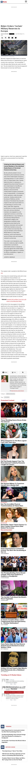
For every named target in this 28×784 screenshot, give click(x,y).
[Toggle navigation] (26, 1)
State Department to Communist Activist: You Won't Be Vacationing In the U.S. (13, 550)
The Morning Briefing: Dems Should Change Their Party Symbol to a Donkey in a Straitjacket (13, 574)
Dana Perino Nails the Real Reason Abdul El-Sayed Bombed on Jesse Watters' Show (13, 645)
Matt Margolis (4, 671)
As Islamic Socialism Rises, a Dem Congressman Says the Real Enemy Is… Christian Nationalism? (13, 621)
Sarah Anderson (5, 553)
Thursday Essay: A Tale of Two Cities (12, 751)
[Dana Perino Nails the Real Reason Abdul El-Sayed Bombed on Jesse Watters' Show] (14, 635)
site (2, 273)
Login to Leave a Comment (14, 692)
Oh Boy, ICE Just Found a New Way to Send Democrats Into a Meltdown (14, 669)
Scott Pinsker (4, 624)
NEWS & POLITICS (11, 393)
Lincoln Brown (5, 33)
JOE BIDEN (6, 397)
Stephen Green (4, 600)
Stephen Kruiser (5, 577)
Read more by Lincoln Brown (17, 390)
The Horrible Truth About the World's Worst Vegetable (13, 598)
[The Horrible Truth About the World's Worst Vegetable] (14, 588)
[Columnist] (5, 378)
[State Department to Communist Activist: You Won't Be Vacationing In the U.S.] (14, 539)
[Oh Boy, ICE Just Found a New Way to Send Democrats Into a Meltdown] (14, 659)
